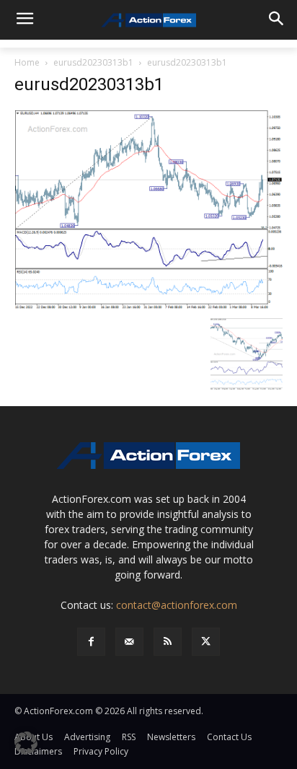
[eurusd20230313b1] (148, 209)
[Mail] (129, 642)
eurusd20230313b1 (93, 62)
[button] (26, 743)
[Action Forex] (148, 20)
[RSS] (168, 642)
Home (27, 62)
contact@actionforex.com (176, 605)
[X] (206, 642)
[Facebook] (91, 642)
